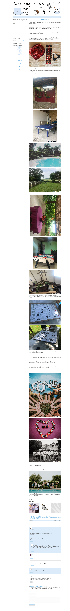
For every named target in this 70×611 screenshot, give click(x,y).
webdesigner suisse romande (16, 84)
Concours (20, 63)
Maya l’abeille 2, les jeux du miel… (57, 520)
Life (19, 66)
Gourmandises (20, 60)
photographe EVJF (46, 517)
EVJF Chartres (46, 516)
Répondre (32, 551)
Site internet (38, 596)
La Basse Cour (40, 68)
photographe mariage (51, 517)
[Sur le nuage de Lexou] (37, 15)
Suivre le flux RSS (58, 17)
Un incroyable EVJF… (45, 19)
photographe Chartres (41, 517)
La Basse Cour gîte (51, 516)
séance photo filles (36, 518)
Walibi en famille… (32, 520)
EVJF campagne (43, 516)
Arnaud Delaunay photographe (35, 516)
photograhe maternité (35, 517)
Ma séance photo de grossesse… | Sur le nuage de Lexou (37, 586)
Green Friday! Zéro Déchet (20, 69)
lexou (34, 544)
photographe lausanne (23, 84)
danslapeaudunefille (35, 554)
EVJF (39, 516)
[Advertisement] (20, 31)
